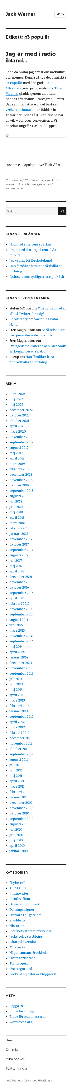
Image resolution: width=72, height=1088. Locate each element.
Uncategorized (20, 969)
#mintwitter (18, 893)
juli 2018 (15, 501)
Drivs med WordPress (38, 1080)
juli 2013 (15, 679)
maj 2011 (15, 776)
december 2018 (20, 474)
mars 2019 (17, 464)
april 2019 (17, 458)
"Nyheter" (17, 883)
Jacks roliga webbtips (44, 180)
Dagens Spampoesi (24, 904)
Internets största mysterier (30, 931)
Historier (16, 926)
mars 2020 (17, 431)
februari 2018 (19, 528)
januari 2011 (18, 797)
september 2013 (21, 673)
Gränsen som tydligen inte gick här (37, 277)
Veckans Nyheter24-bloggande (32, 974)
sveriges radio (40, 184)
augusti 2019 (18, 447)
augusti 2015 (18, 620)
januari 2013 (18, 711)
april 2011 (16, 781)
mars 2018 (17, 523)
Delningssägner (21, 909)
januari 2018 (18, 534)
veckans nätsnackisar (23, 110)
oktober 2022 (19, 415)
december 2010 (20, 802)
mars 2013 (17, 700)
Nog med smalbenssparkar (30, 244)
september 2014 (21, 641)
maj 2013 (16, 690)
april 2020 (17, 426)
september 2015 (21, 614)
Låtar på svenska (22, 942)
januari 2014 (18, 657)
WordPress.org (20, 1022)
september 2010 (21, 819)
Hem (9, 1040)
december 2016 (20, 577)
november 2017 (20, 539)
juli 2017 (15, 560)
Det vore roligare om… (26, 915)
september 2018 (21, 491)
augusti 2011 (18, 759)
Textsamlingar (16, 1068)
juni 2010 (16, 835)
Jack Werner (20, 14)
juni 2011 (15, 770)
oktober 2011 (18, 749)
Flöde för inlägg (21, 1011)
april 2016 (17, 598)
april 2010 (17, 846)
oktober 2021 (19, 421)
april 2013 (17, 695)
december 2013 (20, 663)
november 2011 (20, 743)
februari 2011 (19, 792)
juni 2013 (16, 684)
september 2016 (21, 593)
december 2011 (20, 738)
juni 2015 (16, 625)
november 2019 (20, 437)
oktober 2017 (19, 544)
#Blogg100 (17, 888)
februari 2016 (19, 603)
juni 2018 (16, 507)
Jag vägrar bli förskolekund (30, 260)
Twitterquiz (18, 963)
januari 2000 (19, 851)
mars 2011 (16, 786)
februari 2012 (19, 733)
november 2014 (20, 636)
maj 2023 (16, 404)
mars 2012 (17, 727)
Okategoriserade (22, 958)
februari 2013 (19, 706)
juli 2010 (15, 829)
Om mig (12, 1050)
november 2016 (20, 582)
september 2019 (21, 442)
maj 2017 (15, 566)
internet (11, 184)
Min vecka (17, 947)
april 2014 (17, 652)
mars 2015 (17, 630)
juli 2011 (15, 765)
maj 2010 (16, 840)
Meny (60, 14)
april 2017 (16, 571)
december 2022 (21, 410)
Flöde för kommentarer (27, 1016)
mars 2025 (17, 394)
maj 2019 (16, 453)
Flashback (17, 920)
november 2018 (21, 480)
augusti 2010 (19, 824)
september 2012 (21, 716)
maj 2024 (16, 399)
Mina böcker (15, 1059)
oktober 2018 (19, 485)
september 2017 (21, 550)
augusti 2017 (18, 555)
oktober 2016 (19, 587)
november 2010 (21, 808)
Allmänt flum (19, 899)
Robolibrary (18, 319)
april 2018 (17, 517)
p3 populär (23, 184)
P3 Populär (14, 83)
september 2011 (21, 754)
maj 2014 (16, 646)
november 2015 (20, 609)
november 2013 (20, 668)
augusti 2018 (19, 496)
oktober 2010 (19, 813)
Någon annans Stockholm (29, 952)
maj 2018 (16, 512)
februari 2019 (19, 469)
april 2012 (17, 722)
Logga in (16, 1006)
